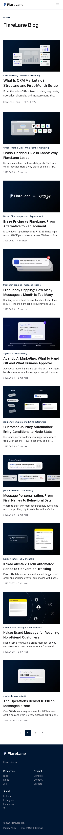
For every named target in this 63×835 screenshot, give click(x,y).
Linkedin (7, 796)
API (5, 783)
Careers (38, 783)
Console (38, 775)
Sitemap (39, 828)
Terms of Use (25, 828)
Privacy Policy (9, 828)
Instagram (8, 800)
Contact (38, 779)
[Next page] (43, 733)
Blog (5, 775)
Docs (6, 779)
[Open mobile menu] (58, 5)
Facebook (8, 804)
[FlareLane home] (13, 5)
